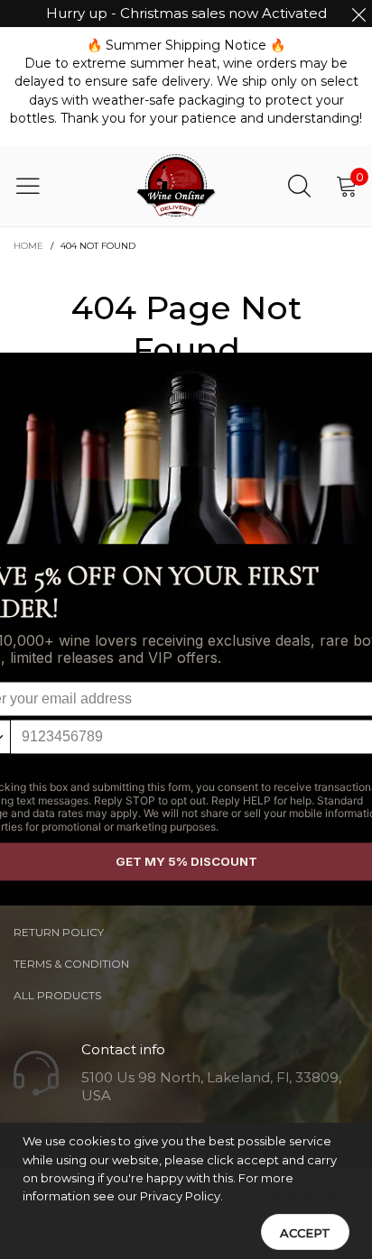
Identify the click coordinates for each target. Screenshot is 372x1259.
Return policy (59, 932)
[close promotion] (358, 13)
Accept (305, 1233)
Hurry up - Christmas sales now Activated (186, 13)
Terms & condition (71, 963)
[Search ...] (299, 185)
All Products (57, 995)
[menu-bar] (39, 185)
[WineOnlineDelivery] (177, 185)
